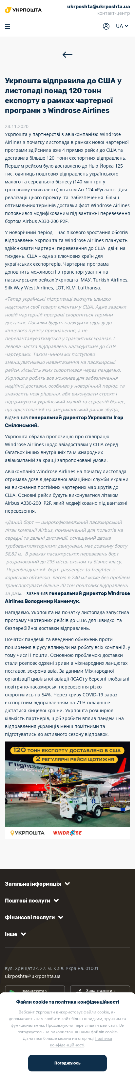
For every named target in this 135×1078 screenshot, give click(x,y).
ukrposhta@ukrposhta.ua (33, 976)
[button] (36, 884)
